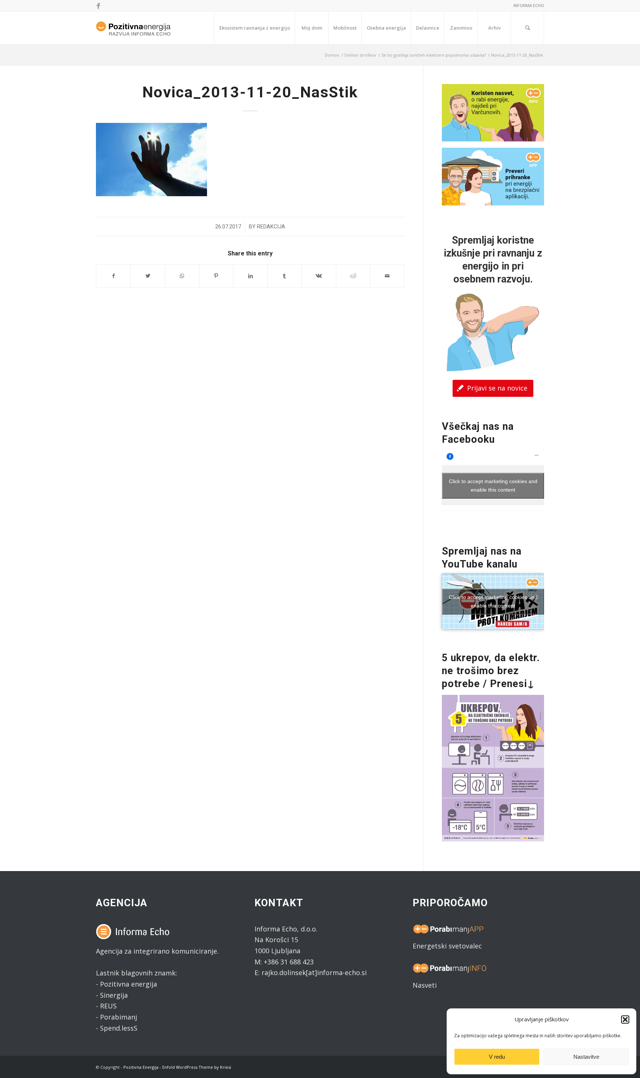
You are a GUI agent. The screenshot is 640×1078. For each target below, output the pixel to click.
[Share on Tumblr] (284, 276)
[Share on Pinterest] (216, 276)
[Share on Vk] (319, 276)
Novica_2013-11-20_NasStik (250, 92)
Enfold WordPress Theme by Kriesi (196, 1067)
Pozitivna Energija (141, 1067)
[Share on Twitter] (147, 276)
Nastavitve (586, 1057)
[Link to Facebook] (98, 5)
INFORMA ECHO (528, 5)
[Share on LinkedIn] (250, 276)
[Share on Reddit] (353, 276)
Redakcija (271, 226)
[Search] (527, 27)
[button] (625, 1019)
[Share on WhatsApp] (182, 276)
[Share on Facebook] (113, 276)
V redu (497, 1057)
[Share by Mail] (387, 276)
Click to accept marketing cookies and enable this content (493, 485)
